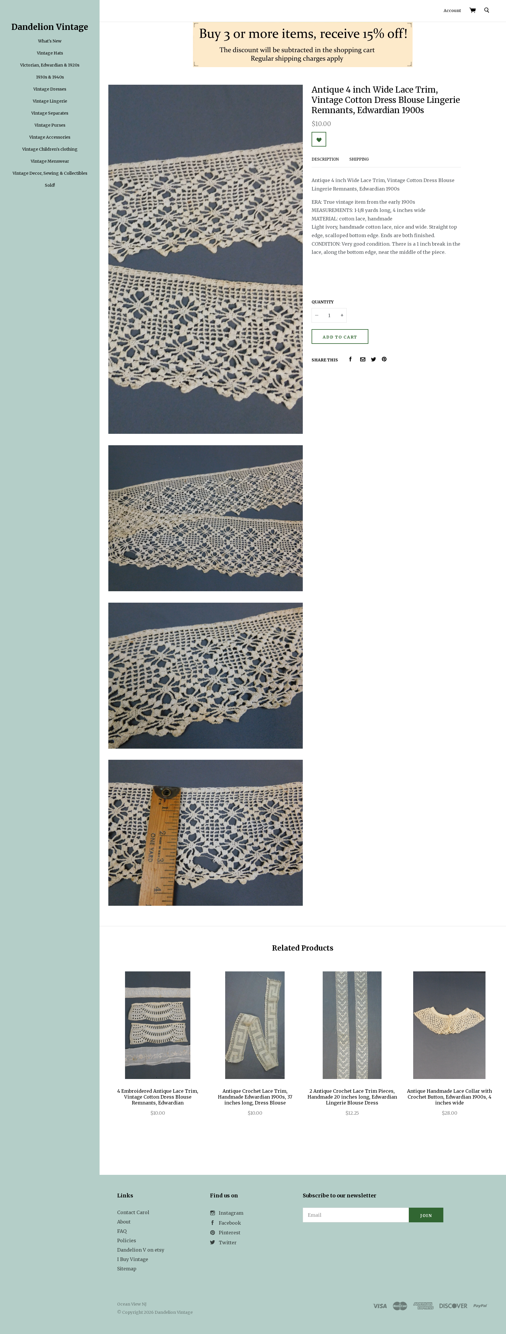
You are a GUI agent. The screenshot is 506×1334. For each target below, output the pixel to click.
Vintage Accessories (49, 137)
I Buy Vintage (132, 1259)
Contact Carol (133, 1212)
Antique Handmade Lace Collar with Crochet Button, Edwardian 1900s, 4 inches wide (449, 1097)
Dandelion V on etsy (140, 1250)
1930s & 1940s (50, 77)
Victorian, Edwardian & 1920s (49, 65)
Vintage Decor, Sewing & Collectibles (50, 173)
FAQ (121, 1231)
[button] (373, 1238)
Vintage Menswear (50, 161)
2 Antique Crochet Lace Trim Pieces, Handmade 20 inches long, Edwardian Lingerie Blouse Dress (352, 1097)
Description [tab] (325, 159)
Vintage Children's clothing (50, 149)
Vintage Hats (50, 53)
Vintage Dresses (49, 89)
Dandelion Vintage (49, 27)
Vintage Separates (49, 113)
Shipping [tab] (359, 159)
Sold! (50, 185)
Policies (126, 1240)
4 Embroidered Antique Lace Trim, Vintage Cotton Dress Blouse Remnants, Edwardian (157, 1097)
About (124, 1222)
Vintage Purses (50, 125)
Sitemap (126, 1269)
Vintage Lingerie (50, 101)
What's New (49, 41)
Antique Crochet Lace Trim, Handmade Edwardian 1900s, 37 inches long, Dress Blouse (255, 1097)
